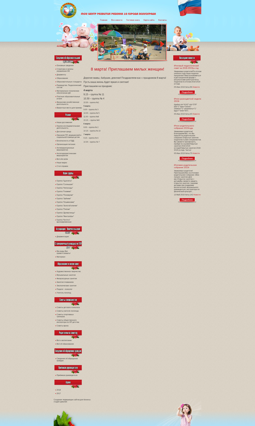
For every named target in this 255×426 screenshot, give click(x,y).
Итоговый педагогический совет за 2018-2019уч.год (186, 66)
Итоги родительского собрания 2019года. (184, 127)
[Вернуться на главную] (68, 17)
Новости (196, 87)
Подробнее (187, 92)
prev (102, 44)
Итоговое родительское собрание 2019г (185, 166)
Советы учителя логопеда (68, 311)
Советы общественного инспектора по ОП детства (68, 321)
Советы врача (62, 326)
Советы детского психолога (68, 307)
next (162, 44)
